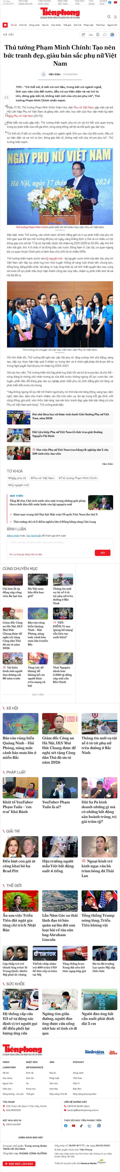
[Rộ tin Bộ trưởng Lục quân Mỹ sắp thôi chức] (105, 953)
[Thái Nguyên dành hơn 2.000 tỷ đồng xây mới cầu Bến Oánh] (63, 658)
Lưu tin (6, 115)
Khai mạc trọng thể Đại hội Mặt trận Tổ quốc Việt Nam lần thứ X (55, 514)
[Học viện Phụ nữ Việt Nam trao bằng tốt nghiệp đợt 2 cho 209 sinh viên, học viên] (18, 453)
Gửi (103, 552)
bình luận (105, 35)
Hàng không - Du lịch (13, 1094)
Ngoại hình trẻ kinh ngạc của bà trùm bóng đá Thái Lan (98, 868)
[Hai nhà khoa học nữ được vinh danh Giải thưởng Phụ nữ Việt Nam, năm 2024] (18, 417)
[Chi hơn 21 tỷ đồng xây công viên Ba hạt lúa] (13, 580)
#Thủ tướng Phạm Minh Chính (78, 478)
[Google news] (100, 1126)
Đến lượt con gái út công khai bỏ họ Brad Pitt (19, 866)
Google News (112, 35)
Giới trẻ (77, 25)
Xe (27, 1083)
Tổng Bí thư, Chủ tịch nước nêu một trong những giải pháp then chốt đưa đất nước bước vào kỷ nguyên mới (48, 502)
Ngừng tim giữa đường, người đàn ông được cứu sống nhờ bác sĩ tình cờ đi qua (59, 1023)
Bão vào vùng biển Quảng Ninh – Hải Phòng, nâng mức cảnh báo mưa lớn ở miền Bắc (38, 633)
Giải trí (13, 831)
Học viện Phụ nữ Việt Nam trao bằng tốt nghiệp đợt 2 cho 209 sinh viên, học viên (70, 451)
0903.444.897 (13, 1124)
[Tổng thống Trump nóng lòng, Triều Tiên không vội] (99, 901)
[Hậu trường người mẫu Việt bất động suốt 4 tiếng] (60, 846)
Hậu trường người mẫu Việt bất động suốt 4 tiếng (58, 866)
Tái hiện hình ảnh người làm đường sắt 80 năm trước (12, 673)
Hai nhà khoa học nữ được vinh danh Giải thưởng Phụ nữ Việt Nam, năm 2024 (70, 416)
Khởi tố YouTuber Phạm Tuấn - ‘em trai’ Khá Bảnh (18, 807)
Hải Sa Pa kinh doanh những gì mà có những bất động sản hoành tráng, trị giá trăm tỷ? (99, 812)
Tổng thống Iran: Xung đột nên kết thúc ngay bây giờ (74, 967)
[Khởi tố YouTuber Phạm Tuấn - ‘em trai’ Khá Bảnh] (20, 787)
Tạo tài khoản (33, 535)
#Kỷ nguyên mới (18, 485)
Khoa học (31, 1088)
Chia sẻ (6, 106)
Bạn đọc (77, 1088)
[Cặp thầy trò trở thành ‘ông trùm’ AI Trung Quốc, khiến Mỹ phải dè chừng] (15, 953)
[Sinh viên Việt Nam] (94, 1053)
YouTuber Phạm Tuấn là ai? (56, 804)
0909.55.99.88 (75, 1106)
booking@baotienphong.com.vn (82, 1110)
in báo (98, 35)
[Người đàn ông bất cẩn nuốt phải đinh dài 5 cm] (99, 999)
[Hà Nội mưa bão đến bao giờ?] (38, 580)
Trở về (6, 132)
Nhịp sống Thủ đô (58, 1094)
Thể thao (100, 25)
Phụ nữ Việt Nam (84, 107)
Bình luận (6, 123)
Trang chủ (5, 25)
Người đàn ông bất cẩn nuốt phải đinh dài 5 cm (98, 1018)
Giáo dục (7, 1088)
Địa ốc (45, 25)
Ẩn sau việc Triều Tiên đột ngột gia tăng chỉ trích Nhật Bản (19, 922)
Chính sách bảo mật (30, 1137)
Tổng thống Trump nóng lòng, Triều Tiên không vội (98, 920)
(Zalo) (87, 1106)
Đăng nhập (13, 535)
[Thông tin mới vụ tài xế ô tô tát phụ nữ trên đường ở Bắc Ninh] (63, 580)
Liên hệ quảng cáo (75, 1102)
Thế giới (67, 25)
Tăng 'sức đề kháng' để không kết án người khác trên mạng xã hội (36, 676)
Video (6, 1062)
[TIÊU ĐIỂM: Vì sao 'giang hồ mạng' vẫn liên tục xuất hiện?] (63, 613)
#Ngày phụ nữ (17, 478)
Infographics (34, 1067)
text (91, 35)
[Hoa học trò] (113, 1053)
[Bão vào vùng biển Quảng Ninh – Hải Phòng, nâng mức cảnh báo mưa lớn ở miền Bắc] (38, 613)
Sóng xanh (34, 25)
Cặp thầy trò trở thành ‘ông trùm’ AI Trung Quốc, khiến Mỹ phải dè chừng (15, 969)
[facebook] (110, 2)
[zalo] (91, 1126)
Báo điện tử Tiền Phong (60, 13)
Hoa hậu (54, 1088)
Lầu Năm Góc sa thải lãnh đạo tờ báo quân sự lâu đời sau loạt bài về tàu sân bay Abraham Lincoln (60, 927)
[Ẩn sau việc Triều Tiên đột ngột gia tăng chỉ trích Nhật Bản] (20, 901)
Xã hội (14, 25)
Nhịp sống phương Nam (84, 1094)
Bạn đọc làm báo (21, 1163)
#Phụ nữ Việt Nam (42, 478)
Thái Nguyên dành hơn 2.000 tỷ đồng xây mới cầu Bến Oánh (62, 675)
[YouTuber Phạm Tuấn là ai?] (60, 787)
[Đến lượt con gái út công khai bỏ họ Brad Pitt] (20, 846)
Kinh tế (23, 25)
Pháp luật (88, 25)
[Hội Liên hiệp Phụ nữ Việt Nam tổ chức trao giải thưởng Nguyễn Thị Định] (18, 435)
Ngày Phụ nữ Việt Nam (20, 115)
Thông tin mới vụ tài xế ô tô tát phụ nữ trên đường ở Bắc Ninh (63, 596)
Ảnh (52, 1062)
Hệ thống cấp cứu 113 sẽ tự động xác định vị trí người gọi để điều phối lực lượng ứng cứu (20, 1023)
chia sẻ (83, 35)
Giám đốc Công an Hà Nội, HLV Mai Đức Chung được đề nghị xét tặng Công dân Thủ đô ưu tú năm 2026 (13, 635)
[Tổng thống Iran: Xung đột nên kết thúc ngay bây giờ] (75, 953)
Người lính (113, 25)
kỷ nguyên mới (54, 258)
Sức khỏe (56, 25)
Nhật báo (32, 1062)
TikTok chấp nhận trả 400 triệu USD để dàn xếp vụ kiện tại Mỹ (45, 969)
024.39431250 (13, 1110)
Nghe (6, 97)
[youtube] (115, 2)
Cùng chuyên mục (20, 568)
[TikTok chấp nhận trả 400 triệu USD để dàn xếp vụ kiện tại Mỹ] (45, 953)
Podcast (78, 1062)
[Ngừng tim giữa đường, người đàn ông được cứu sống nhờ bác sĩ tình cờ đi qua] (60, 999)
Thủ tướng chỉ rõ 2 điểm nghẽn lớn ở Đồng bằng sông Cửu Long (54, 521)
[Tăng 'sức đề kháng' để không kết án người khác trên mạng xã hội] (38, 658)
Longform (9, 1067)
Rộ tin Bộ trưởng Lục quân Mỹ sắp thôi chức (103, 967)
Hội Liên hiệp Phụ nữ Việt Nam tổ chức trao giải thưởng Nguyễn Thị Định (67, 434)
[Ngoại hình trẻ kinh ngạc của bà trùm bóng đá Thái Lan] (99, 846)
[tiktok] (83, 1126)
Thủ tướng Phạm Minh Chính (32, 227)
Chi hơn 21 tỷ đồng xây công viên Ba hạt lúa (12, 592)
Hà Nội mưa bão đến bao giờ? (36, 592)
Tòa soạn (9, 1102)
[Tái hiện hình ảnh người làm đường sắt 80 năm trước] (13, 658)
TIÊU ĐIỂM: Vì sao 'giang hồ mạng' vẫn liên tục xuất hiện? (63, 630)
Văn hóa (54, 1083)
